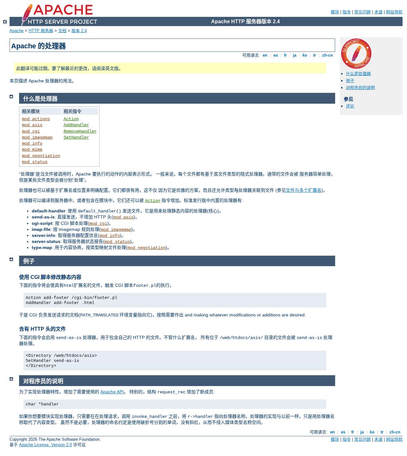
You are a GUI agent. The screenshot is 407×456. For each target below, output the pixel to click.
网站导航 (394, 12)
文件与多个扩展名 (303, 190)
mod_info (32, 143)
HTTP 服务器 (41, 30)
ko (304, 55)
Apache (17, 30)
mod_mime (32, 149)
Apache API (112, 391)
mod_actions (36, 118)
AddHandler (76, 125)
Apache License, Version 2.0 (45, 444)
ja (295, 55)
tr (314, 55)
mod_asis (32, 125)
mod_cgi (31, 131)
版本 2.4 (79, 30)
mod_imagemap (37, 137)
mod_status (34, 161)
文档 (62, 30)
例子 (350, 80)
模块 (335, 12)
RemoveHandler (80, 131)
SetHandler (76, 137)
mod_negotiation (41, 155)
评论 (350, 106)
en (265, 55)
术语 (378, 12)
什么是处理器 (358, 73)
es (275, 55)
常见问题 (362, 12)
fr (285, 55)
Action (71, 118)
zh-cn (327, 55)
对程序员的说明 (360, 87)
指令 (346, 12)
